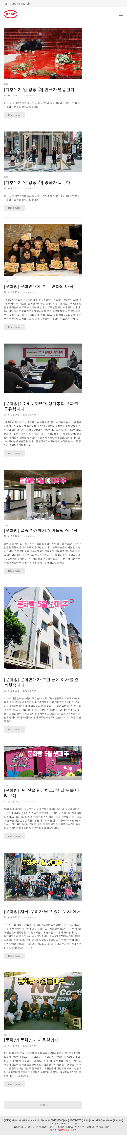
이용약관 (72, 1130)
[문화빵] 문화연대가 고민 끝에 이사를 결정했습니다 (41, 682)
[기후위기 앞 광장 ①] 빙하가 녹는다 (37, 182)
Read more (14, 115)
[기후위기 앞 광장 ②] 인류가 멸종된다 (39, 89)
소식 (6, 281)
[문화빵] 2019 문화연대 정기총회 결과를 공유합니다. (41, 406)
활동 (6, 84)
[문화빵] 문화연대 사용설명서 (31, 1039)
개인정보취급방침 (58, 1130)
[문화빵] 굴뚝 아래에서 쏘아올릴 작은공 (40, 530)
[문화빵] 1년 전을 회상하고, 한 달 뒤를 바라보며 (41, 793)
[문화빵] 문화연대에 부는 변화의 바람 (38, 286)
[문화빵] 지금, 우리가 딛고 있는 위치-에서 (42, 911)
